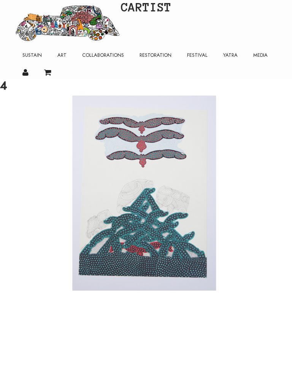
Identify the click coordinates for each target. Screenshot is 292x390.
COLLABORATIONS (103, 55)
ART (62, 55)
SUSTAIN (32, 55)
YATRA (230, 55)
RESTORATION (155, 55)
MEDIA (260, 55)
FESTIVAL (197, 55)
